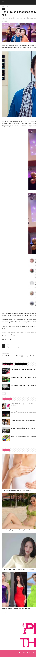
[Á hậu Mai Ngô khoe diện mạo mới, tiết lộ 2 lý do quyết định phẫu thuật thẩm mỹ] (6, 406)
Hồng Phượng (26, 346)
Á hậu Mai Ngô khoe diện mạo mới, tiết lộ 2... (23, 404)
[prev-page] (3, 393)
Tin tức (23, 652)
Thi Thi (7, 344)
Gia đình (29, 652)
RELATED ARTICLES (8, 364)
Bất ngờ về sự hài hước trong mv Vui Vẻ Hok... (23, 412)
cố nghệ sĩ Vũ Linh (10, 346)
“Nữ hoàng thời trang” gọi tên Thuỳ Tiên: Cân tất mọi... (16, 608)
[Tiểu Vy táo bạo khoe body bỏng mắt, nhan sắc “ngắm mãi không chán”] (6, 422)
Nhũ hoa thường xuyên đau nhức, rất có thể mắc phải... (16, 490)
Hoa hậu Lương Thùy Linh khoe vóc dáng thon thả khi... (16, 530)
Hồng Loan (18, 346)
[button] (3, 2)
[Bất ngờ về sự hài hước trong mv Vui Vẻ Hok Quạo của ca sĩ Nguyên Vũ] (6, 414)
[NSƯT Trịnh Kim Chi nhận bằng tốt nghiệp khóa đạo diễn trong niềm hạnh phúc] (6, 438)
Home (3, 6)
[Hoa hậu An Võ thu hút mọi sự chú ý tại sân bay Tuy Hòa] (6, 371)
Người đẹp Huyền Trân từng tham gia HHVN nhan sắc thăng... (18, 569)
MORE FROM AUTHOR (20, 364)
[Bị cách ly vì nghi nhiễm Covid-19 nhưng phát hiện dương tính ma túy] (6, 430)
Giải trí (7, 6)
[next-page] (5, 393)
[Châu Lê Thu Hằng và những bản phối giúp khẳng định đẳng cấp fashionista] (6, 379)
